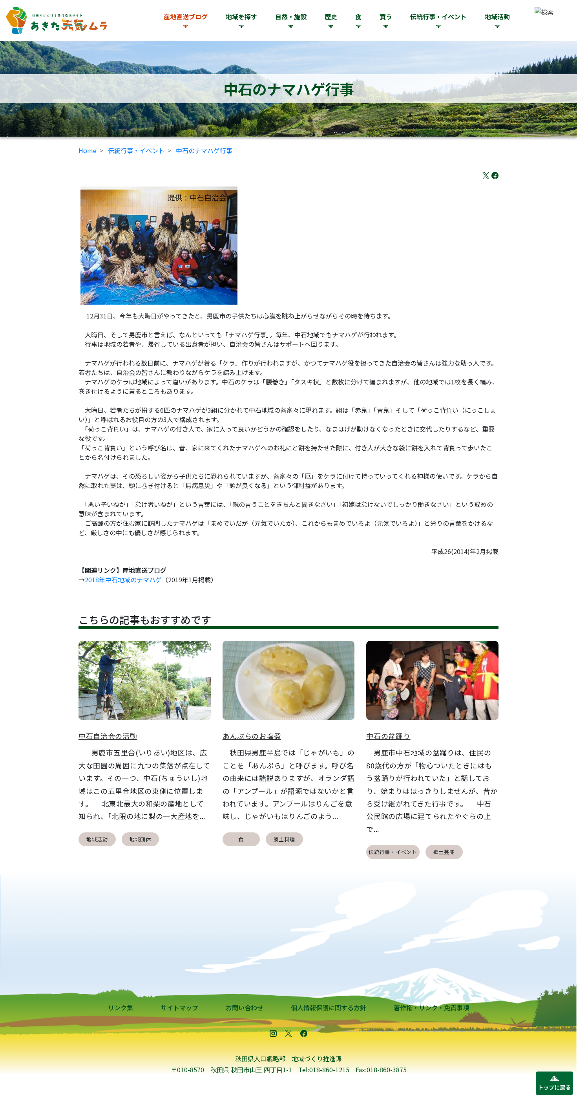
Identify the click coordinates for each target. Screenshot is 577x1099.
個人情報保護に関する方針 (328, 1007)
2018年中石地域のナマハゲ (123, 579)
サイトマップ (179, 1007)
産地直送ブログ (186, 16)
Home (88, 150)
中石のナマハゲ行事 (204, 150)
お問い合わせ (244, 1007)
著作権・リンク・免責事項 (431, 1007)
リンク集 (120, 1007)
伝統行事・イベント (136, 150)
